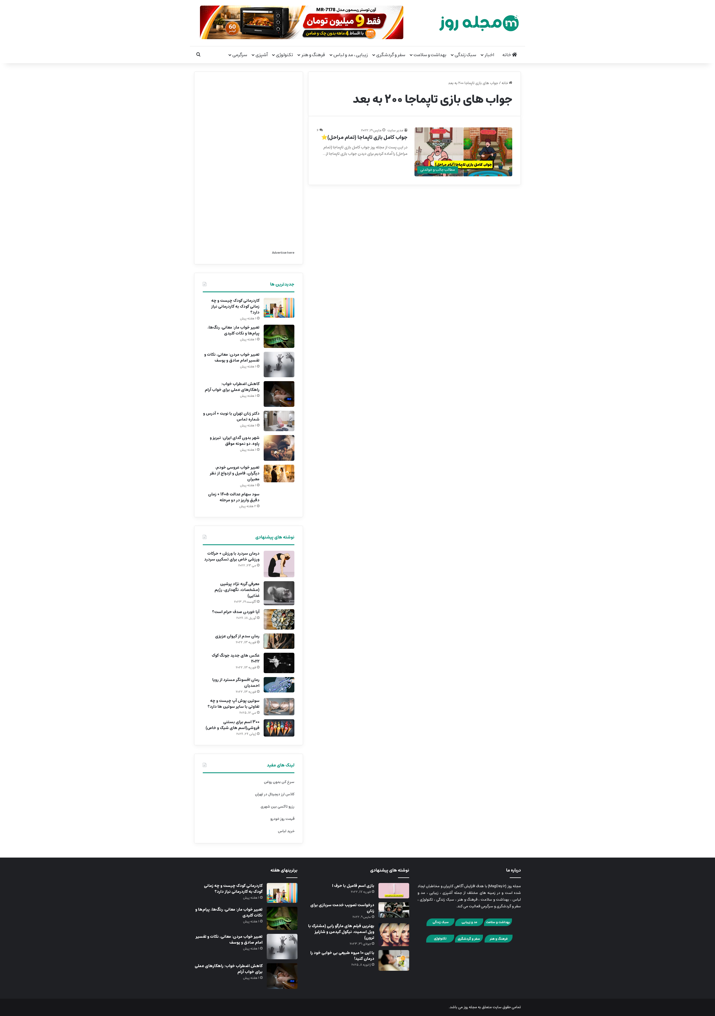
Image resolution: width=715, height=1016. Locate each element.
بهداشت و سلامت (430, 55)
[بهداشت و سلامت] (498, 925)
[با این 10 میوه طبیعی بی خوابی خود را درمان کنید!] (393, 960)
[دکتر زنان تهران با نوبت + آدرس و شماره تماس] (279, 421)
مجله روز (470, 1007)
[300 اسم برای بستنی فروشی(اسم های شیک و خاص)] (279, 728)
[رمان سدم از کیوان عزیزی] (279, 641)
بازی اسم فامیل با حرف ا (353, 885)
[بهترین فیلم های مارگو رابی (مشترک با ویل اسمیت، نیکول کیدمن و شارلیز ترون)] (393, 934)
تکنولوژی (284, 55)
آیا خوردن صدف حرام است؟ (235, 612)
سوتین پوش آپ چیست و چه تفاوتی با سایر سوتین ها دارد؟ (233, 703)
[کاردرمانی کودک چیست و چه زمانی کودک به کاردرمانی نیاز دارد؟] (279, 308)
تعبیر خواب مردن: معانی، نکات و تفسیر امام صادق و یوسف (231, 357)
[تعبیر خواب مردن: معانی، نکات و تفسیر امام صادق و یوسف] (279, 365)
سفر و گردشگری (390, 55)
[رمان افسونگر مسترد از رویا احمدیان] (279, 684)
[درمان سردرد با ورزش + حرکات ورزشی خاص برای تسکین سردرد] (279, 564)
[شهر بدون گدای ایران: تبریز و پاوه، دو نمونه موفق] (279, 448)
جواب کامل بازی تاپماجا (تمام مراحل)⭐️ (364, 137)
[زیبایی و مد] (469, 925)
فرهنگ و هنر (313, 55)
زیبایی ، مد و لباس (350, 55)
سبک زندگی (465, 55)
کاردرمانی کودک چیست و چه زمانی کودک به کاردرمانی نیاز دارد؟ (235, 306)
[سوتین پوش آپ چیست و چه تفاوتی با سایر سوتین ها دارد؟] (279, 706)
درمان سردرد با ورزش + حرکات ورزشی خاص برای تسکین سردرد (231, 556)
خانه (507, 55)
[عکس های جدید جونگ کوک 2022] (279, 663)
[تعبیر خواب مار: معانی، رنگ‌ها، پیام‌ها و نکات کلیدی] (279, 336)
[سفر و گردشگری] (469, 942)
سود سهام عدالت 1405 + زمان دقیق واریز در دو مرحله (233, 497)
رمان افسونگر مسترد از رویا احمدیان (235, 682)
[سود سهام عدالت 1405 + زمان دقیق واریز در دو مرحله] (279, 500)
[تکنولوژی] (440, 942)
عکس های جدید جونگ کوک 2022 (235, 658)
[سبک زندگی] (440, 925)
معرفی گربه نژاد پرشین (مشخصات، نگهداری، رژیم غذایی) (236, 590)
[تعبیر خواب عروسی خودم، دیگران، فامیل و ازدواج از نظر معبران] (279, 473)
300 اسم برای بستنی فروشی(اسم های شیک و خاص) (232, 725)
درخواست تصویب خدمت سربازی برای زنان (342, 908)
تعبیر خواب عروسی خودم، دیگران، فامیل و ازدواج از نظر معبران (234, 473)
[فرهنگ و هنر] (499, 942)
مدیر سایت (395, 130)
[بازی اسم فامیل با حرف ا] (393, 890)
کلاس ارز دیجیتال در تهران (274, 794)
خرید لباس (286, 831)
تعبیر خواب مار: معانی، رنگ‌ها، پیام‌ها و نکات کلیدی (233, 330)
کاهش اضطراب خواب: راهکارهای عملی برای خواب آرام (232, 387)
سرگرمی (239, 55)
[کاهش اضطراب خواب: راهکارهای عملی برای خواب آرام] (279, 394)
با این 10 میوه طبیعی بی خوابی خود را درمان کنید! (342, 955)
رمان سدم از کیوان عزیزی (237, 636)
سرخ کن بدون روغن (279, 782)
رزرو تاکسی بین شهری (277, 806)
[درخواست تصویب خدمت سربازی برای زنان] (393, 910)
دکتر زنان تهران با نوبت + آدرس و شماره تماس (231, 416)
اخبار (489, 55)
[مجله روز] (479, 23)
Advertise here (283, 253)
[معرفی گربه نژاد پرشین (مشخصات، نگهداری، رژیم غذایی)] (279, 593)
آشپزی (262, 55)
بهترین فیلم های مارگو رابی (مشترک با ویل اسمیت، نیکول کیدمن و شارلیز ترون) (341, 932)
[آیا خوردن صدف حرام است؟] (279, 619)
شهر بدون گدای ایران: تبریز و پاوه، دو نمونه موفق (234, 441)
